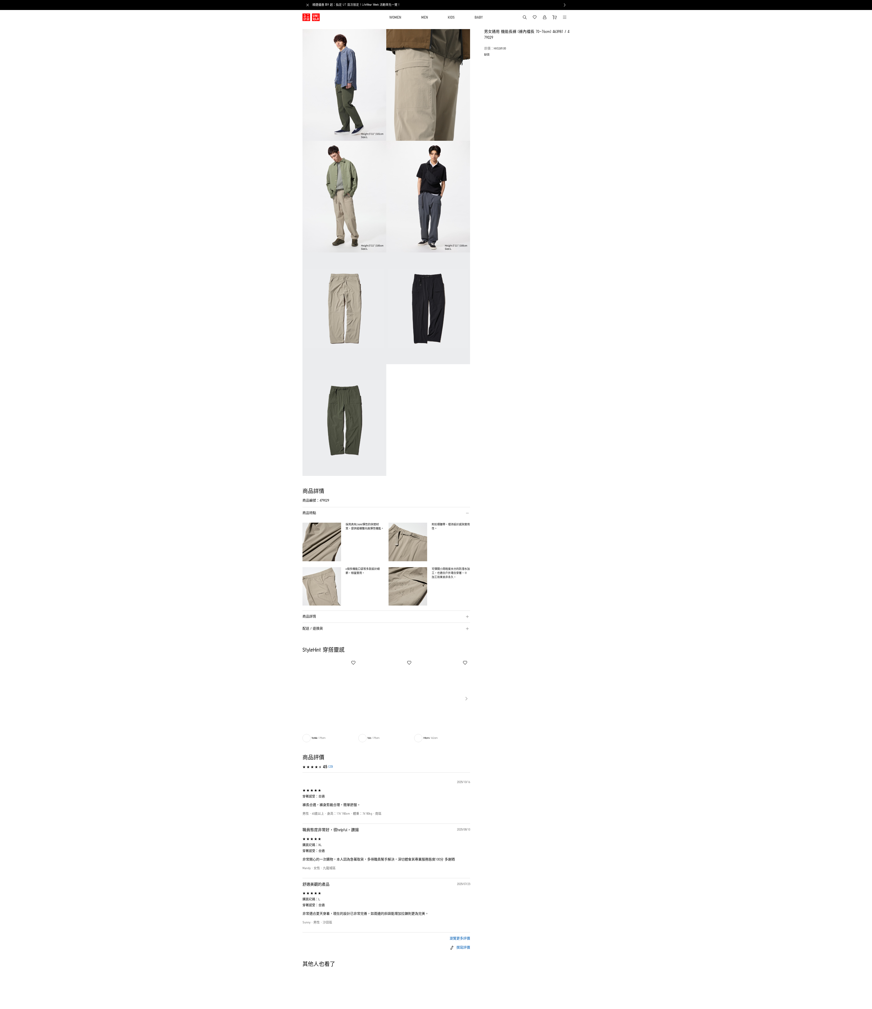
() (330, 767)
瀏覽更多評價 (460, 938)
